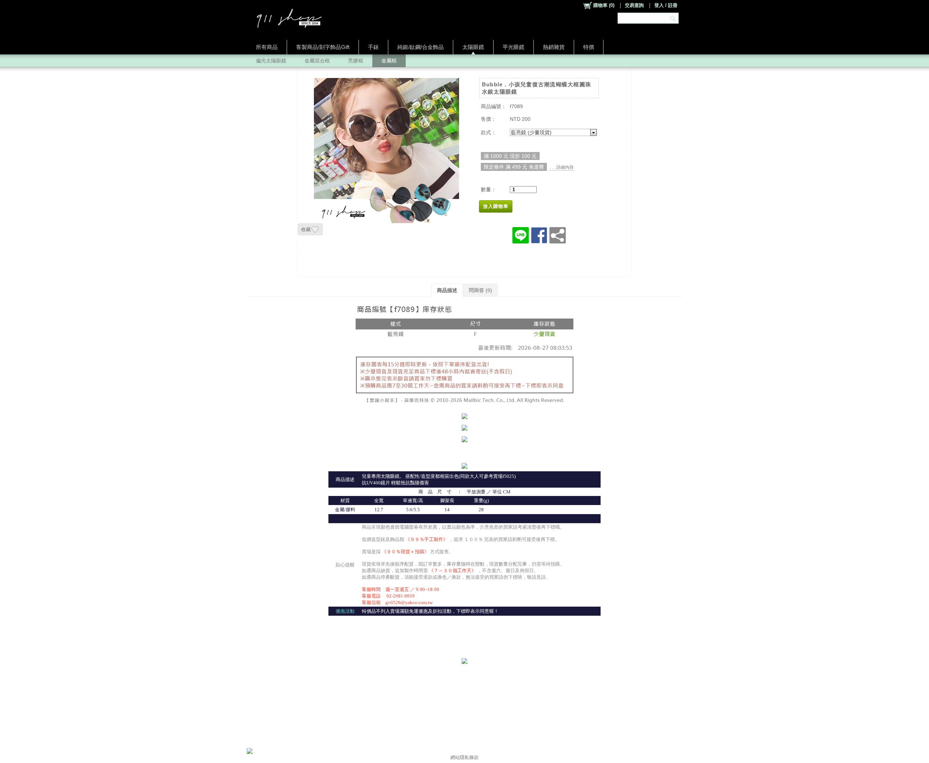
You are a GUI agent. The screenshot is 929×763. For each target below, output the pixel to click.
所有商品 (267, 47)
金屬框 (389, 60)
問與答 (480, 290)
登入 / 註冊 (666, 5)
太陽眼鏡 (473, 47)
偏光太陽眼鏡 (271, 60)
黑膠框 (355, 60)
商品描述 (447, 290)
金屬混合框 (317, 60)
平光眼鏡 (513, 47)
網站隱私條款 (464, 757)
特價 (588, 47)
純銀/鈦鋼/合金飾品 (420, 47)
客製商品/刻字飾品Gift (322, 47)
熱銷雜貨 (554, 47)
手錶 (373, 47)
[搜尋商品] (674, 18)
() (603, 5)
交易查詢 (634, 5)
